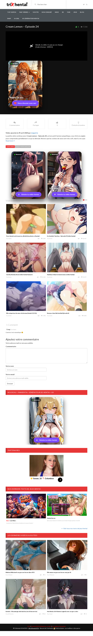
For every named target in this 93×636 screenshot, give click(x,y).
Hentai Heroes (51, 518)
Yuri (68, 12)
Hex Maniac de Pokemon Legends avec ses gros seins (62, 611)
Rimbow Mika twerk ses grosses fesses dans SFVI (20, 572)
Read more (10, 141)
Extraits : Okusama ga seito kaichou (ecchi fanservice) (21, 611)
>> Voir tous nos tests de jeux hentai (74, 528)
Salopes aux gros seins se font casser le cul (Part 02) (62, 274)
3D (63, 12)
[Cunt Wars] (26, 506)
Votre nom (10, 366)
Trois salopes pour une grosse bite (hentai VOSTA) (62, 236)
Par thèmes (23, 12)
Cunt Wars (11, 520)
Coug (8, 329)
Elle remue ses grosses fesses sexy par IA (59, 572)
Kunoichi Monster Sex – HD (14, 274)
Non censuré (47, 12)
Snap (9, 18)
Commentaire (11, 346)
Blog (82, 12)
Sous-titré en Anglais (23, 146)
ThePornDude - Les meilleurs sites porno (67, 628)
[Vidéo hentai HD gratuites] (17, 4)
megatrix (34, 133)
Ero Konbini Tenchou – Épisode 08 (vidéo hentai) (20, 313)
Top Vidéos (11, 12)
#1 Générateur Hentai (30, 18)
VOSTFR (36, 12)
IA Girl (16, 18)
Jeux (75, 12)
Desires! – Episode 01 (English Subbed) (58, 313)
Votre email (10, 374)
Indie (57, 12)
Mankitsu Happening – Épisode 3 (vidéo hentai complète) (22, 236)
